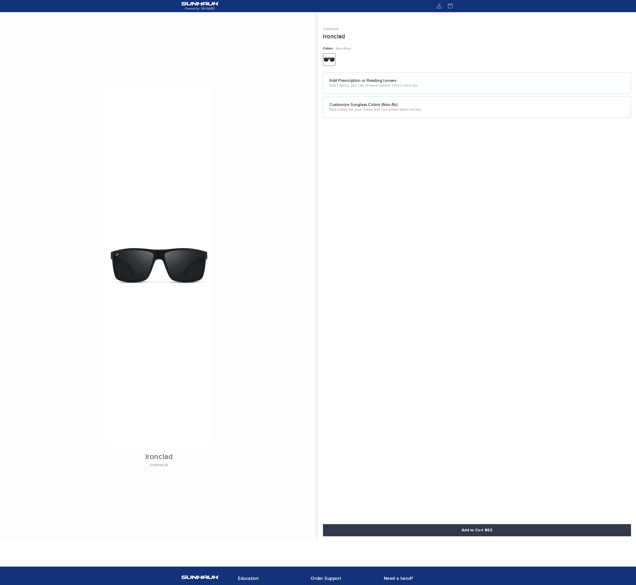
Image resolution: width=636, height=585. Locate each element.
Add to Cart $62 (477, 530)
